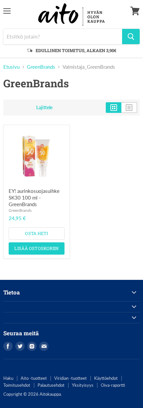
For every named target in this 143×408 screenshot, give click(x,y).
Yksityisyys (82, 385)
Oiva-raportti (113, 385)
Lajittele (44, 107)
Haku (8, 378)
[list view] (129, 107)
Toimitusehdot (16, 385)
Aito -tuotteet (34, 378)
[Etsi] (131, 36)
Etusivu (11, 67)
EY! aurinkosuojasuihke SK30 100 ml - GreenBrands (34, 197)
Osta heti (36, 233)
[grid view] (113, 107)
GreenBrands (41, 67)
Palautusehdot (51, 385)
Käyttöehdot (106, 378)
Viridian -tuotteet (70, 378)
